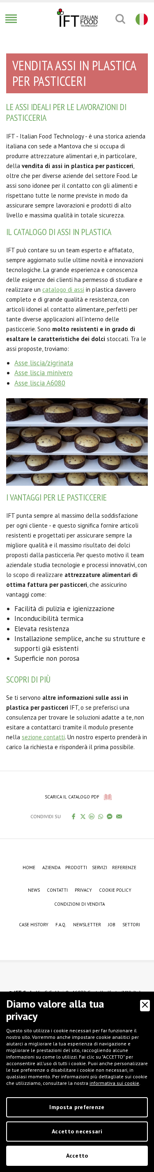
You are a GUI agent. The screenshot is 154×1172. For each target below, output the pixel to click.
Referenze (124, 867)
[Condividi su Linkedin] (92, 816)
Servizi (99, 867)
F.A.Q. (60, 924)
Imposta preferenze (76, 1107)
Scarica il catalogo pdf (72, 797)
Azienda (51, 867)
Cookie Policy (115, 890)
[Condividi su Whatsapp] (101, 816)
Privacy (83, 890)
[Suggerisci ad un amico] (119, 816)
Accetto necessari (77, 1131)
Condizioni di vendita (79, 904)
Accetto (77, 1155)
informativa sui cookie (114, 1083)
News (34, 890)
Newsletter (87, 924)
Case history (33, 924)
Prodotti (76, 867)
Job (111, 924)
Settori (131, 924)
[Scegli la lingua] (140, 19)
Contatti (57, 890)
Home (29, 867)
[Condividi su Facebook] (73, 816)
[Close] (145, 1005)
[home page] (77, 17)
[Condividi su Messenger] (110, 816)
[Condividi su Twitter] (82, 816)
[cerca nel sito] (120, 19)
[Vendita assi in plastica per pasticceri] (77, 441)
